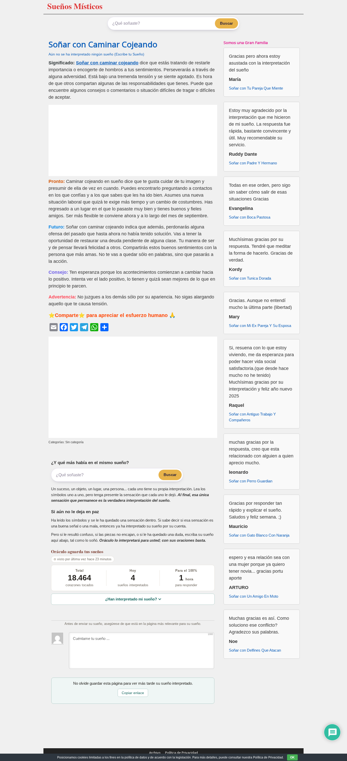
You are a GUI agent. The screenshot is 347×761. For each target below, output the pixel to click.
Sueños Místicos (74, 6)
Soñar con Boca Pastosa (249, 217)
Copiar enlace (133, 693)
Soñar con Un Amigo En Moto (253, 596)
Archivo (155, 752)
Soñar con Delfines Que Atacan (255, 650)
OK (292, 757)
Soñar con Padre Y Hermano (253, 163)
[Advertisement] (133, 140)
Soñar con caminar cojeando (107, 62)
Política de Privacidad (181, 752)
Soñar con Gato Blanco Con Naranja (259, 535)
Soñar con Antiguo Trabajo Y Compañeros (252, 417)
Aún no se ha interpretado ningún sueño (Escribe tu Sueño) (96, 54)
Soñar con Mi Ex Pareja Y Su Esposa (260, 325)
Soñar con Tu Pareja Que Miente (256, 88)
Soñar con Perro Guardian (250, 481)
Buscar (226, 23)
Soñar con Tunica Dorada (250, 278)
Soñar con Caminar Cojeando (103, 44)
